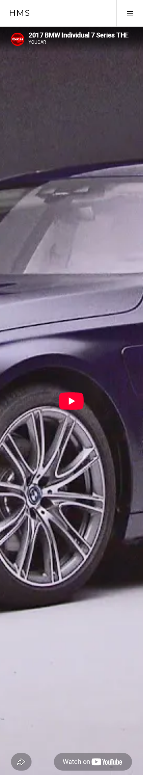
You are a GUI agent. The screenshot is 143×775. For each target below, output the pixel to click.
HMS (19, 13)
